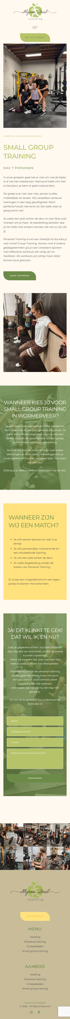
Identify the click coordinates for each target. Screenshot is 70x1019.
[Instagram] (31, 1012)
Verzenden (35, 778)
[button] (35, 37)
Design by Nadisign (35, 1002)
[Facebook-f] (38, 1012)
